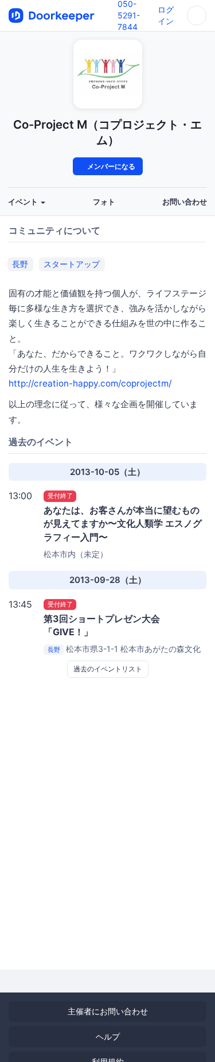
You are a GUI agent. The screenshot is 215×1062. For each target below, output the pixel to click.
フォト (104, 202)
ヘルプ (108, 1036)
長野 (20, 264)
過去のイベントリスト (107, 669)
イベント (24, 202)
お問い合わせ (184, 202)
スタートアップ (72, 264)
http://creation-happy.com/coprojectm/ (90, 383)
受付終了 (60, 496)
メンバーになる (110, 166)
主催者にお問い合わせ (108, 1011)
